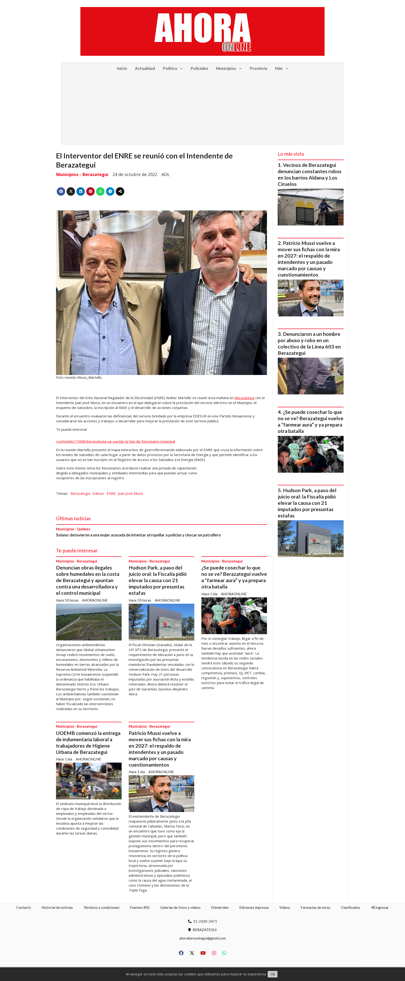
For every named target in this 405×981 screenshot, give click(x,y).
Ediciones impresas (254, 907)
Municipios (226, 68)
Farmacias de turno (315, 907)
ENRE (111, 493)
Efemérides (220, 907)
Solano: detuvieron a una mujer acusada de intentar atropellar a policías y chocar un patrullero (138, 535)
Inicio (122, 68)
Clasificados (350, 907)
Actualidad (145, 68)
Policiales (199, 68)
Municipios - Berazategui (82, 174)
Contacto (23, 907)
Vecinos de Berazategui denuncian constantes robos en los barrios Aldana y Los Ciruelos (309, 174)
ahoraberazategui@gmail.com (202, 938)
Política (170, 68)
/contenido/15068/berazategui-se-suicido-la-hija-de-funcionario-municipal (115, 441)
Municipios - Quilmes (73, 529)
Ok (272, 974)
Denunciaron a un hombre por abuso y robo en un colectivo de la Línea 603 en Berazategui (309, 343)
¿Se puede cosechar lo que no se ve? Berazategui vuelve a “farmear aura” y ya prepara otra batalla (234, 577)
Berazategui (244, 397)
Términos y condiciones (101, 907)
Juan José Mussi (130, 493)
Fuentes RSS (140, 907)
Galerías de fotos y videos (180, 907)
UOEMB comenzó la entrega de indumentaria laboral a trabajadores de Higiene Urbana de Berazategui (88, 742)
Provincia (258, 68)
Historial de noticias (57, 907)
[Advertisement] (202, 109)
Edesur (98, 493)
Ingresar (382, 907)
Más (279, 68)
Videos (284, 907)
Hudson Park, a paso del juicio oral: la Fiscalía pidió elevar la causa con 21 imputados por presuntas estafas (158, 580)
